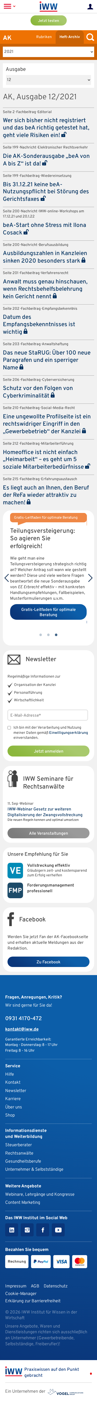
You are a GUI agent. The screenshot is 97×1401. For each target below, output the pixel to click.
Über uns (13, 1107)
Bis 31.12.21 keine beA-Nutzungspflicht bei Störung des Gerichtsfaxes (46, 192)
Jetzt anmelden (48, 751)
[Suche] (89, 37)
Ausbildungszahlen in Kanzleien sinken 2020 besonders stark (45, 257)
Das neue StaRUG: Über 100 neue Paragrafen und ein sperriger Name (47, 360)
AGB (35, 1286)
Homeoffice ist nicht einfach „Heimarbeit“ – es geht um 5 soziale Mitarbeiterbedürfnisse (44, 460)
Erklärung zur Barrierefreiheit (33, 1301)
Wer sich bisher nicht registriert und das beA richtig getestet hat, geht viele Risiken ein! (46, 128)
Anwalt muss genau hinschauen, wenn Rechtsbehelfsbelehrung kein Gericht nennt (45, 289)
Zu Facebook (48, 962)
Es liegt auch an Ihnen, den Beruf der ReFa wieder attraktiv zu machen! (46, 495)
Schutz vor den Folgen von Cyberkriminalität (38, 392)
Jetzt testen (48, 20)
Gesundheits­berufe (23, 1161)
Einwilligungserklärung (68, 732)
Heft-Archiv (69, 37)
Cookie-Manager (20, 1294)
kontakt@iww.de (22, 1029)
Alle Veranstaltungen (48, 833)
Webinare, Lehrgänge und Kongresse (39, 1194)
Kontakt (12, 1082)
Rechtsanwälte (19, 1153)
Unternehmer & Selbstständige (34, 1169)
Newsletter (15, 1091)
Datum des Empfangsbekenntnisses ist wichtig (39, 325)
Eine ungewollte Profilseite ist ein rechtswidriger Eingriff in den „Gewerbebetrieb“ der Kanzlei (47, 424)
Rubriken (44, 37)
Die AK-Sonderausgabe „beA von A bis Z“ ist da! (46, 160)
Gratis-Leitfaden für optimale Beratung (48, 612)
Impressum (15, 1286)
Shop (10, 1115)
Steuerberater (18, 1145)
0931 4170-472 (23, 1018)
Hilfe (9, 1074)
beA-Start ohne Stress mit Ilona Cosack (44, 229)
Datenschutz (56, 1286)
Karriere (13, 1099)
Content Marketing (22, 1202)
